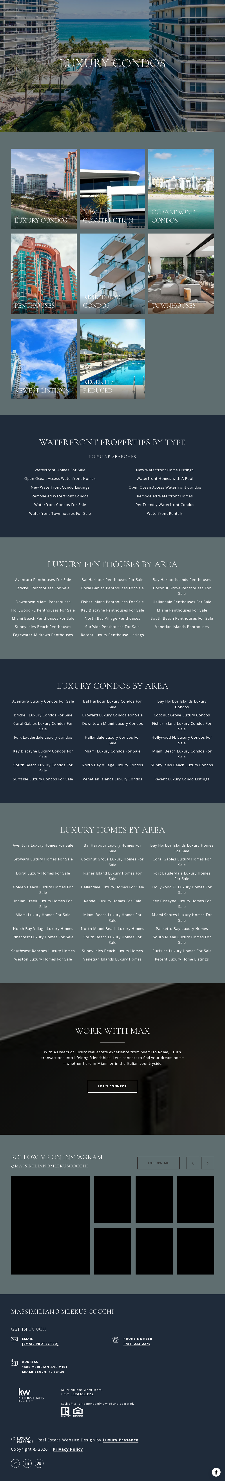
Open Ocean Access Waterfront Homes (60, 478)
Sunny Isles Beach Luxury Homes (112, 950)
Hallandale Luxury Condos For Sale (112, 740)
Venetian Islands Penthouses (182, 626)
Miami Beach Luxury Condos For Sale (182, 754)
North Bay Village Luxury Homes (43, 928)
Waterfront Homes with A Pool (165, 478)
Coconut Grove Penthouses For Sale (182, 591)
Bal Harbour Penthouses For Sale (112, 579)
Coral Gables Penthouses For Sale (112, 588)
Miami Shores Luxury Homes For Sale (182, 917)
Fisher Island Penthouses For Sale (112, 601)
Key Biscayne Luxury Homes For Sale (181, 903)
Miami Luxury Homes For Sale (43, 914)
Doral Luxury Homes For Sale (43, 873)
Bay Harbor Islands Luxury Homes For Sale (182, 848)
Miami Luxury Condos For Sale (113, 751)
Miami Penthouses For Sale (182, 610)
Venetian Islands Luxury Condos (112, 779)
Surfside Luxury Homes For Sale (182, 950)
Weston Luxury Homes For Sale (43, 959)
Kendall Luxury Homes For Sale (112, 900)
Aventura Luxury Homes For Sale (43, 845)
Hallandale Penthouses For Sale (182, 601)
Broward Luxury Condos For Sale (112, 715)
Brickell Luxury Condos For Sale (43, 715)
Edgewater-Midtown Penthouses (43, 634)
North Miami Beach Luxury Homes (112, 928)
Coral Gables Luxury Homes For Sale (182, 862)
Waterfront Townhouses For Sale (60, 513)
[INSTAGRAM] (15, 1463)
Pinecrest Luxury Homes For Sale (43, 937)
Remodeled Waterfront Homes (165, 496)
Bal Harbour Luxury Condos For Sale (112, 704)
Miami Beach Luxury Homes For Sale (112, 917)
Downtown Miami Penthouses (43, 601)
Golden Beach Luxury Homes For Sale (43, 890)
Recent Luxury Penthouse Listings (112, 634)
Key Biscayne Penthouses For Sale (112, 610)
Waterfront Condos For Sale (60, 504)
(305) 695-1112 (82, 1394)
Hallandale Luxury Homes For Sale (112, 887)
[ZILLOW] (39, 1463)
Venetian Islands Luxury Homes (112, 959)
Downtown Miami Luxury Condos (112, 723)
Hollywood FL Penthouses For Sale (43, 610)
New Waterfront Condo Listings (60, 487)
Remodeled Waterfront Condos (60, 496)
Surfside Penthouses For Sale (112, 626)
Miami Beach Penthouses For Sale (43, 618)
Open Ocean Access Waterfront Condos (165, 487)
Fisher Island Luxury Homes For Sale (112, 876)
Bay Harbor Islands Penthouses (182, 579)
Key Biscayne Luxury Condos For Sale (43, 754)
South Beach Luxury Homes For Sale (112, 940)
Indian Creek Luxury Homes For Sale (43, 903)
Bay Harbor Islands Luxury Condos (182, 704)
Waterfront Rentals (165, 513)
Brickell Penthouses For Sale (43, 588)
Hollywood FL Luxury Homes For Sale (182, 890)
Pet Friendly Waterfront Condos (165, 504)
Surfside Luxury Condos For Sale (43, 779)
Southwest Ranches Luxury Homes (43, 950)
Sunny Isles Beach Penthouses (43, 626)
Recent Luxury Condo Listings (182, 779)
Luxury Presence (120, 1440)
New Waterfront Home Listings (165, 469)
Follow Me (158, 1163)
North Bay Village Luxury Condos (112, 765)
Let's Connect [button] (112, 1086)
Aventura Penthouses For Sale (43, 579)
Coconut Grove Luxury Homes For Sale (112, 862)
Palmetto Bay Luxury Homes (182, 928)
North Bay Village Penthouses (112, 618)
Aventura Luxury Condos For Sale (43, 701)
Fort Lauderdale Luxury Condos (43, 737)
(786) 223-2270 (136, 1344)
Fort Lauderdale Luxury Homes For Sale (181, 876)
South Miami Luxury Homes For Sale (182, 940)
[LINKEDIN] (27, 1463)
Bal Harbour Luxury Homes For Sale (113, 848)
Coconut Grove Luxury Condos (182, 715)
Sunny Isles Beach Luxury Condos (182, 765)
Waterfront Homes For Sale (60, 469)
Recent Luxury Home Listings (182, 959)
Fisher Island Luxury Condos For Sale (182, 726)
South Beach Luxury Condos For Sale (43, 768)
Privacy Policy (68, 1449)
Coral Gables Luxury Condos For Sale (43, 726)
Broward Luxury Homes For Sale (43, 859)
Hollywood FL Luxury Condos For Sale (182, 740)
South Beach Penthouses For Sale (182, 618)
